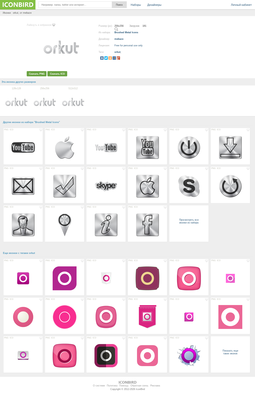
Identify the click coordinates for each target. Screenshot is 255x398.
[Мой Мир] (114, 58)
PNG (6, 129)
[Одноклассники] (110, 58)
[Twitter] (106, 58)
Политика (112, 385)
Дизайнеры (154, 4)
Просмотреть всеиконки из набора (189, 221)
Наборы (136, 4)
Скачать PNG (37, 73)
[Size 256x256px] (64, 278)
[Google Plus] (118, 58)
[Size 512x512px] (230, 317)
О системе (99, 385)
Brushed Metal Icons (126, 32)
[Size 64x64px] (23, 278)
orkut (117, 52)
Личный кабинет (241, 4)
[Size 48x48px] (230, 278)
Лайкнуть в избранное (39, 25)
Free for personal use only (128, 45)
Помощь (124, 385)
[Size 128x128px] (23, 147)
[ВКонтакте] (102, 58)
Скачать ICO (57, 73)
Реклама (155, 385)
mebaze (118, 39)
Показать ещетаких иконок (230, 352)
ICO (11, 129)
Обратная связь (139, 385)
